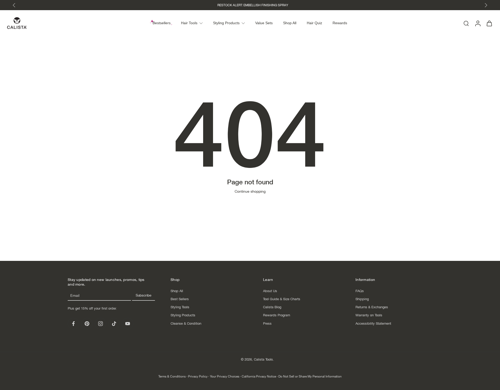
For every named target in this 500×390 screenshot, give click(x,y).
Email (74, 295)
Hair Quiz (314, 23)
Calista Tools (263, 359)
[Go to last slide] (14, 5)
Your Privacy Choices (224, 376)
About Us (270, 291)
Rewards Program (276, 315)
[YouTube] (127, 323)
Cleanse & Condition (186, 323)
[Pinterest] (87, 323)
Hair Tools (189, 23)
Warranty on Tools (368, 315)
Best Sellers (180, 299)
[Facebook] (73, 323)
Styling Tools (180, 307)
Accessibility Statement (373, 323)
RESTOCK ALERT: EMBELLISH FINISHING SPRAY (250, 5)
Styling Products (226, 23)
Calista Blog (272, 307)
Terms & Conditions (172, 376)
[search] (466, 23)
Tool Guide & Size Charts (281, 299)
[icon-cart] (489, 23)
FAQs (359, 291)
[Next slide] (486, 5)
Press (267, 323)
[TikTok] (114, 323)
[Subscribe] (143, 296)
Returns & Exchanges (371, 307)
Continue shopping (250, 191)
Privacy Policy (198, 376)
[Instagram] (100, 323)
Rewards (340, 23)
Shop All (289, 23)
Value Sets (264, 23)
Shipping (362, 299)
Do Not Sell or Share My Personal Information (310, 376)
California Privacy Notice (259, 376)
